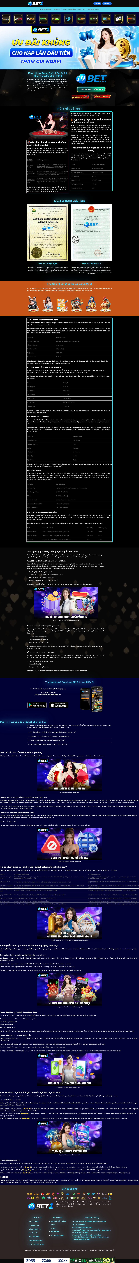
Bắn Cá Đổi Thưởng (93, 9)
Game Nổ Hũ (72, 9)
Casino (79, 9)
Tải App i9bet (48, 9)
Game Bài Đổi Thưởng (60, 9)
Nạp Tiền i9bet (34, 1233)
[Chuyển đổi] (28, 732)
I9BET (41, 9)
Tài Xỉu (84, 9)
